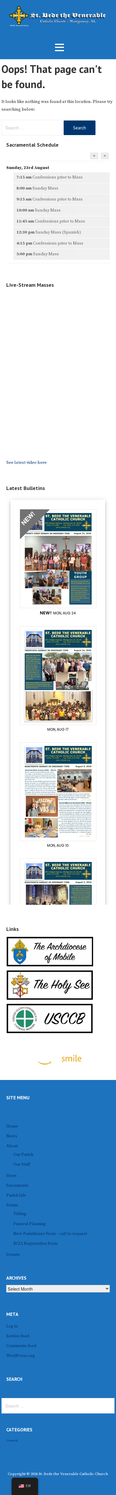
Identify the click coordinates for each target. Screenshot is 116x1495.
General (12, 1440)
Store (11, 1175)
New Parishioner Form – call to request (50, 1233)
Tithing (19, 1214)
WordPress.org (20, 1355)
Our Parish (23, 1154)
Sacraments (17, 1185)
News (11, 1136)
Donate (13, 1254)
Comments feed (21, 1346)
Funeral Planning (29, 1224)
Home (12, 1126)
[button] (59, 47)
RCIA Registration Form (35, 1243)
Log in (12, 1326)
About (12, 1146)
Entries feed (17, 1336)
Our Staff (21, 1164)
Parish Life (16, 1195)
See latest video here (26, 462)
